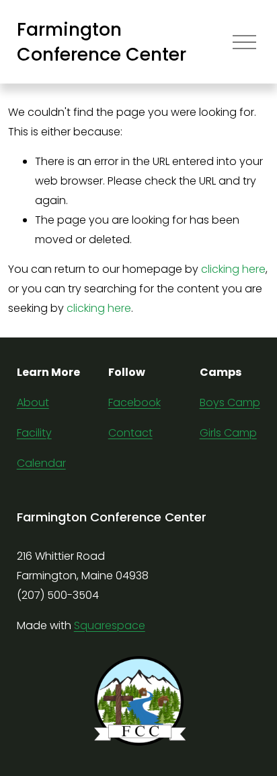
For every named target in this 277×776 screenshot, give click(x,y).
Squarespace (109, 625)
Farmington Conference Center (101, 42)
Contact (130, 433)
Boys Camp (230, 402)
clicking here (233, 269)
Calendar (41, 463)
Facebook (134, 402)
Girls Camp (228, 433)
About (33, 402)
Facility (34, 433)
